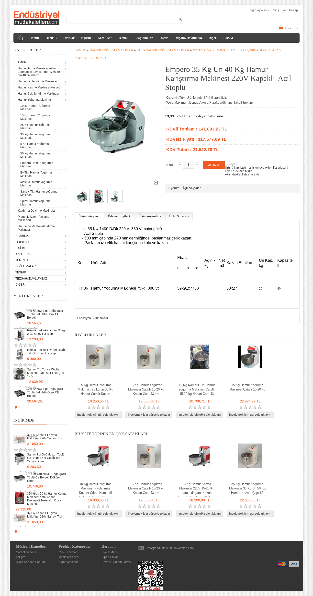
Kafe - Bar (105, 38)
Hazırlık (51, 38)
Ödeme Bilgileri (119, 216)
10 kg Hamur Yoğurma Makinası (35, 107)
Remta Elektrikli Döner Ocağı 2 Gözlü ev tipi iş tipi (46, 332)
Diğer (212, 38)
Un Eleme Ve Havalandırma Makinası (36, 228)
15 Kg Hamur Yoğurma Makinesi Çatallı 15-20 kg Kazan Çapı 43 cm (146, 389)
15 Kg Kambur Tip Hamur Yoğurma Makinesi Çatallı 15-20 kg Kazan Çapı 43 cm (197, 391)
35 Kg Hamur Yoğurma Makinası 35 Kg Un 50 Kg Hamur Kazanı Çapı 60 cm (247, 490)
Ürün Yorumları (149, 216)
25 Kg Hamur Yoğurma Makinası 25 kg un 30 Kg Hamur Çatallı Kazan (95, 389)
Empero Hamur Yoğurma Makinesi (36, 164)
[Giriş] (21, 38)
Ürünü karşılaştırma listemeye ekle (248, 167)
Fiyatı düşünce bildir (238, 171)
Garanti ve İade (26, 552)
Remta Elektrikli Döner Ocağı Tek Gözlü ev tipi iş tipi (46, 351)
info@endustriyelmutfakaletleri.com (170, 548)
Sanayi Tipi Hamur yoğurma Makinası (38, 193)
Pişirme (86, 38)
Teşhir (163, 38)
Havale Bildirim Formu (116, 562)
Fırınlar (69, 38)
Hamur (34, 38)
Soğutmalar (144, 38)
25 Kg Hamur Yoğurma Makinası (35, 126)
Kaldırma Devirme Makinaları (37, 210)
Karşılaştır (279, 167)
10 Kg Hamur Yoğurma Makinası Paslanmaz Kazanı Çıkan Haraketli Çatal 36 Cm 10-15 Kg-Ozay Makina (95, 492)
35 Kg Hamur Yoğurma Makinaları (35, 136)
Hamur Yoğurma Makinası (111, 50)
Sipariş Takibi (110, 557)
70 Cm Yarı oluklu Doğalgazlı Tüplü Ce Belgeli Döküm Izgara (46, 477)
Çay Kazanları (68, 552)
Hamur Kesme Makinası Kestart (39, 87)
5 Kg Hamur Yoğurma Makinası (34, 145)
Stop (65, 407)
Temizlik (124, 38)
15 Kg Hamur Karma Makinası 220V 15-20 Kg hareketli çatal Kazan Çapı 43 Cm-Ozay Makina (196, 490)
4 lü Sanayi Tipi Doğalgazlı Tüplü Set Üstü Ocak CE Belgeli (45, 314)
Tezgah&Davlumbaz (188, 38)
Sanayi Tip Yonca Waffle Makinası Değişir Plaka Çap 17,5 (45, 373)
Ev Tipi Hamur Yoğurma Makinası (36, 174)
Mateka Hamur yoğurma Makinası (36, 183)
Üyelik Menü (109, 552)
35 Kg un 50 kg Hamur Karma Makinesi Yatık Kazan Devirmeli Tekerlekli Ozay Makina (47, 499)
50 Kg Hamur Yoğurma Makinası (35, 155)
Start (61, 407)
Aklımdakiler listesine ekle (242, 174)
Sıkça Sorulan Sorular (30, 562)
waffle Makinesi (69, 557)
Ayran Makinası (69, 562)
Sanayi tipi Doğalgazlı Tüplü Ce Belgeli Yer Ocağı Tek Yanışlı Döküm (46, 458)
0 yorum (173, 188)
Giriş (276, 10)
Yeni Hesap (290, 10)
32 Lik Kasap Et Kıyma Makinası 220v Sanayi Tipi (44, 436)
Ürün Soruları (179, 216)
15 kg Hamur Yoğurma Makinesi (35, 117)
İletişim (20, 557)
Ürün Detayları (89, 216)
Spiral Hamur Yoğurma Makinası (35, 202)
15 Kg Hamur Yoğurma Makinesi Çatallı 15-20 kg (247, 387)
